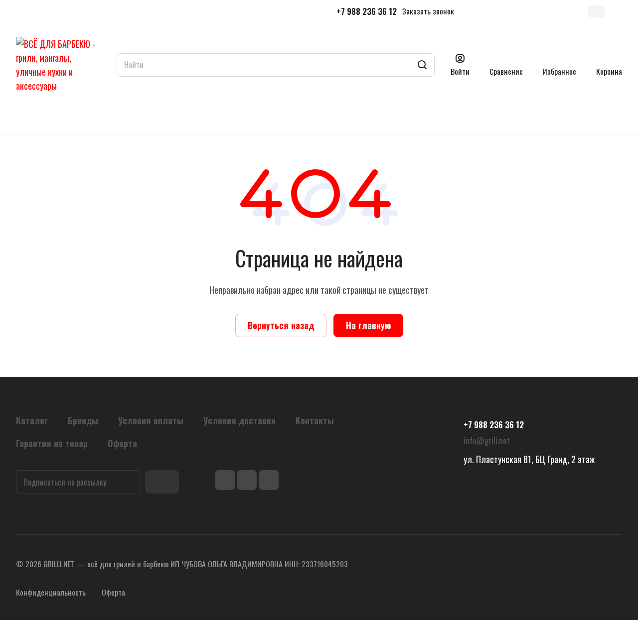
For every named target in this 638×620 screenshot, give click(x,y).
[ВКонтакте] (225, 480)
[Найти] (422, 65)
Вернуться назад (281, 325)
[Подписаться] (162, 482)
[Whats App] (269, 480)
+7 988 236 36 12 (366, 11)
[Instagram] (247, 480)
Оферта (113, 592)
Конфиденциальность (51, 592)
